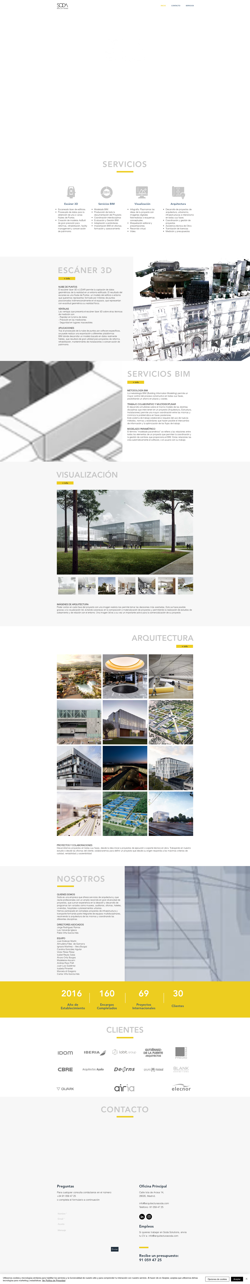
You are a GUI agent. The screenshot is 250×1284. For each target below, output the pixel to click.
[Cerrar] (246, 1279)
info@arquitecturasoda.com (154, 1203)
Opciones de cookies (217, 1279)
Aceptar (237, 1279)
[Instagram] (149, 1216)
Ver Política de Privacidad (53, 1280)
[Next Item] (188, 532)
